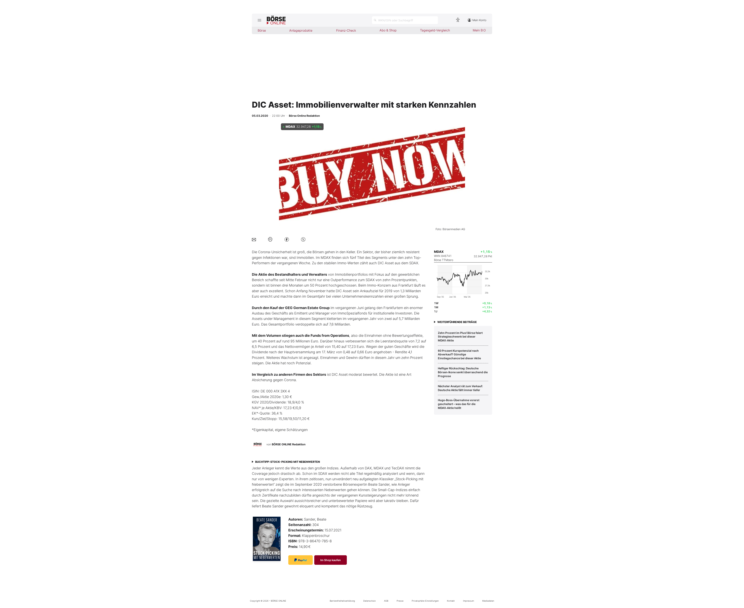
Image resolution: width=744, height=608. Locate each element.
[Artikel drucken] (270, 239)
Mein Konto (479, 20)
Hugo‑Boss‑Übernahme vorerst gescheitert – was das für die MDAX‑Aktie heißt (458, 403)
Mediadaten (488, 600)
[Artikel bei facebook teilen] (286, 239)
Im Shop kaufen (330, 560)
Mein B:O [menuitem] (479, 30)
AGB (386, 600)
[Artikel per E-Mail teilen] (254, 239)
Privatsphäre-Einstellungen (425, 600)
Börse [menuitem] (262, 30)
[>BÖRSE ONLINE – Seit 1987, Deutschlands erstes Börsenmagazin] (276, 20)
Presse (400, 600)
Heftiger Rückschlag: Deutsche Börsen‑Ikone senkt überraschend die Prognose (463, 372)
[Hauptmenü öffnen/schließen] (259, 20)
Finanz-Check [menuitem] (346, 30)
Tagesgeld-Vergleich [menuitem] (435, 30)
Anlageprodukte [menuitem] (300, 30)
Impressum (468, 600)
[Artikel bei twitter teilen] (303, 239)
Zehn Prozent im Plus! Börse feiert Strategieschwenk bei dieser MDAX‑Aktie (460, 336)
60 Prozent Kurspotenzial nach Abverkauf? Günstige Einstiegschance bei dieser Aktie (459, 354)
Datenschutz (369, 600)
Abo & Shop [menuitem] (388, 30)
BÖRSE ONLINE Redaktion (289, 444)
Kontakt (451, 600)
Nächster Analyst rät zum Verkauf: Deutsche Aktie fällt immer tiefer (460, 388)
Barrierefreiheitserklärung (342, 600)
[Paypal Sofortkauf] (300, 560)
